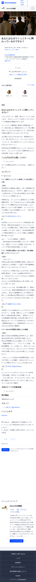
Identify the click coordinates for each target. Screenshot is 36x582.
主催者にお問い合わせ (18, 554)
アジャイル (23, 509)
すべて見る (31, 85)
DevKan (4, 415)
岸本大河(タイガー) (14, 216)
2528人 (12, 509)
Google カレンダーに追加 (11, 49)
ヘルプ (18, 558)
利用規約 (18, 562)
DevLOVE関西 (11, 8)
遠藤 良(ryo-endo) (14, 304)
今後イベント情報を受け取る (18, 74)
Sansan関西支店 (9, 55)
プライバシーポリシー (18, 567)
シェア (5, 439)
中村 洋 (10, 366)
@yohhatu (17, 366)
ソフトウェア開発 (14, 512)
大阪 (18, 509)
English (18, 576)
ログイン (5, 450)
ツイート (13, 439)
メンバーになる (17, 541)
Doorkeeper (22, 579)
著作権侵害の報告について (18, 571)
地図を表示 (7, 61)
